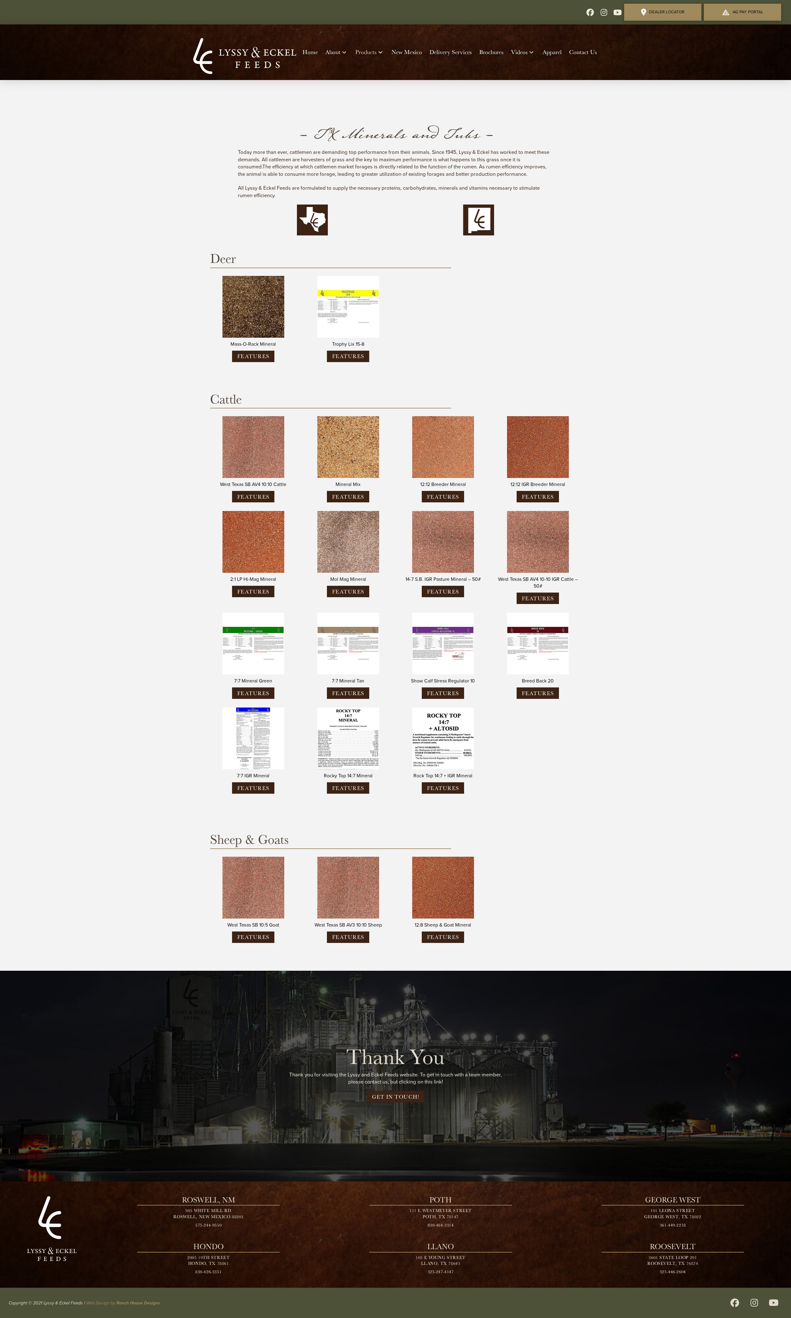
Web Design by (123, 1303)
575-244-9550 (208, 1225)
